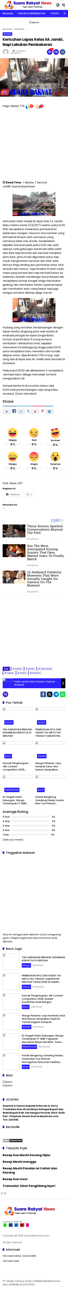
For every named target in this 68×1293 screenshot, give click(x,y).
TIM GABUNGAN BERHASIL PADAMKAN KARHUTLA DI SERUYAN (17, 733)
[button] (58, 5)
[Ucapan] (7, 1081)
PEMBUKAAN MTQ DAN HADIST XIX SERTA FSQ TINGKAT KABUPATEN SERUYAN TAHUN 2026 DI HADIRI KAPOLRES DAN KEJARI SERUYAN (49, 733)
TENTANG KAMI (11, 1261)
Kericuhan (46, 668)
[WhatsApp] (62, 694)
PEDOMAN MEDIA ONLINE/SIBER (19, 1256)
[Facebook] (43, 694)
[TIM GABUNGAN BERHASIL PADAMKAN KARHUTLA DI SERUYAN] (18, 716)
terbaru (37, 672)
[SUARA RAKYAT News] (27, 4)
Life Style (20, 1148)
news (23, 672)
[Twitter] (49, 694)
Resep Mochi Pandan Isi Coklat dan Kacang (30, 1170)
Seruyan (9, 722)
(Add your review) (13, 839)
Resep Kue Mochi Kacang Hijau (26, 1155)
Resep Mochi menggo (19, 1162)
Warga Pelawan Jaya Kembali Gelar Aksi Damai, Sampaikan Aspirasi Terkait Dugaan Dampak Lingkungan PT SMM (49, 766)
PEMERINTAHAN (12, 790)
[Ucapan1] (34, 22)
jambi (31, 668)
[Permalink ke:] (6, 52)
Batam (8, 756)
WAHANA (7, 34)
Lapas (10, 672)
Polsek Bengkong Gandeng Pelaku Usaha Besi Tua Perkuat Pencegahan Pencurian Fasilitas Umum (49, 800)
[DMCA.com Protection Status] (13, 1140)
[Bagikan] (62, 52)
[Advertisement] (34, 146)
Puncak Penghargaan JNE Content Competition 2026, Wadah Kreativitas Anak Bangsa (17, 766)
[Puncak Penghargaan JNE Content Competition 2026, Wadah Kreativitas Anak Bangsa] (18, 750)
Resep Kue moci (15, 1179)
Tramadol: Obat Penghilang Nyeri (29, 1186)
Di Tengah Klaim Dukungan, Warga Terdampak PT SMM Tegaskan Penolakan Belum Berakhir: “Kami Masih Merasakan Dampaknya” (16, 800)
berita (18, 668)
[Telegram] (56, 694)
